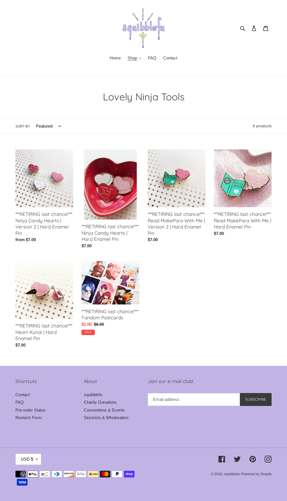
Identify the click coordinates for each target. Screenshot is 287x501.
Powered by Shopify (256, 474)
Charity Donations (100, 402)
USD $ (27, 459)
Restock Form (28, 417)
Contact (22, 394)
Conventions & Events (104, 410)
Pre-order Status (30, 410)
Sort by (22, 126)
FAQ (19, 402)
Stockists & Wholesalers (106, 417)
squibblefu (93, 394)
